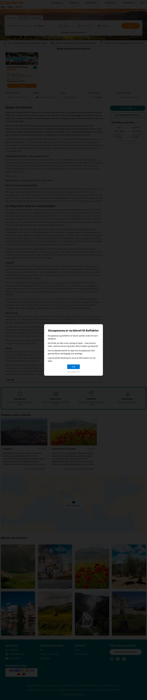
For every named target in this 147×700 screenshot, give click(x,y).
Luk (73, 367)
